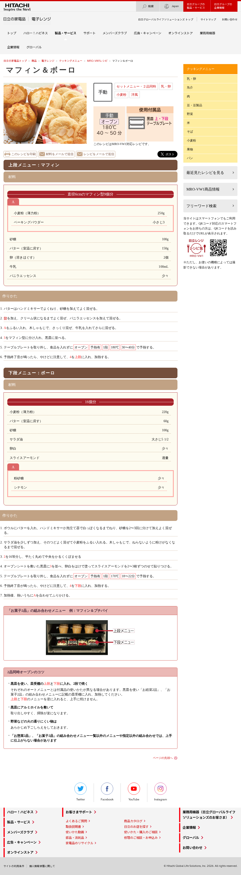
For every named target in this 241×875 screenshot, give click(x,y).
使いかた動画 (75, 832)
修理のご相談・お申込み (141, 838)
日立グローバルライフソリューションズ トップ (165, 19)
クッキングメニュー (70, 60)
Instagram (160, 799)
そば (190, 131)
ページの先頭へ (163, 758)
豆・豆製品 (194, 105)
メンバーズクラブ (115, 33)
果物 (190, 149)
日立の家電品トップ (15, 60)
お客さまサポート (79, 812)
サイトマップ (208, 19)
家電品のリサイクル (79, 843)
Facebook (107, 799)
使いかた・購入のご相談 (141, 832)
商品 (34, 60)
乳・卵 (166, 86)
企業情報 (13, 47)
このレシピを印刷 (23, 154)
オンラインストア (180, 33)
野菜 (190, 114)
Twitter (80, 799)
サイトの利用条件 (14, 866)
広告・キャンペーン (147, 33)
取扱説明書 (73, 827)
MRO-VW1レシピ (97, 60)
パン (190, 158)
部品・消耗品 (75, 838)
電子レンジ (47, 60)
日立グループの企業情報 (223, 6)
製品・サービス (18, 822)
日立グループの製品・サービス (196, 6)
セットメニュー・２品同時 (136, 86)
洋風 (134, 94)
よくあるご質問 (76, 821)
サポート (89, 33)
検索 (151, 6)
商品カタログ (133, 821)
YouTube (134, 799)
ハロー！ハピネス (35, 33)
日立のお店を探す (136, 827)
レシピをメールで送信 (99, 154)
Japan (175, 6)
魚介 (190, 87)
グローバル (34, 47)
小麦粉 (121, 94)
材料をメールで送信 (59, 154)
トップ (11, 33)
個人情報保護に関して (42, 866)
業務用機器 (207, 33)
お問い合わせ (229, 19)
